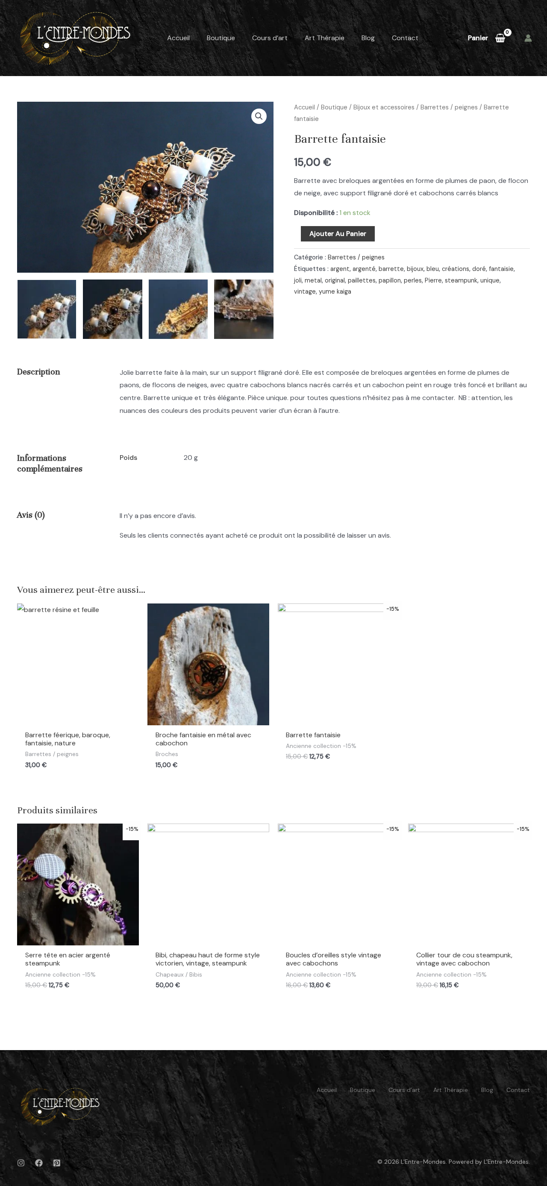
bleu (432, 269)
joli (298, 280)
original (335, 280)
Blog (368, 37)
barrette (391, 269)
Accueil (178, 37)
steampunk (461, 280)
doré (479, 269)
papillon (390, 280)
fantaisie (501, 269)
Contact (405, 37)
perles (413, 280)
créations (455, 269)
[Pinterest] (57, 1163)
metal (313, 280)
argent (340, 269)
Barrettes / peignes (449, 107)
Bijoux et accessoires (384, 107)
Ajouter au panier (337, 233)
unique (490, 280)
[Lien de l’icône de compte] (528, 38)
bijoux (415, 269)
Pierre (433, 280)
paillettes (362, 280)
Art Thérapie (324, 37)
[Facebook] (39, 1163)
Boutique (221, 37)
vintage (305, 291)
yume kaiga (335, 291)
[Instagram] (21, 1163)
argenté (364, 269)
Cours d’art (270, 37)
